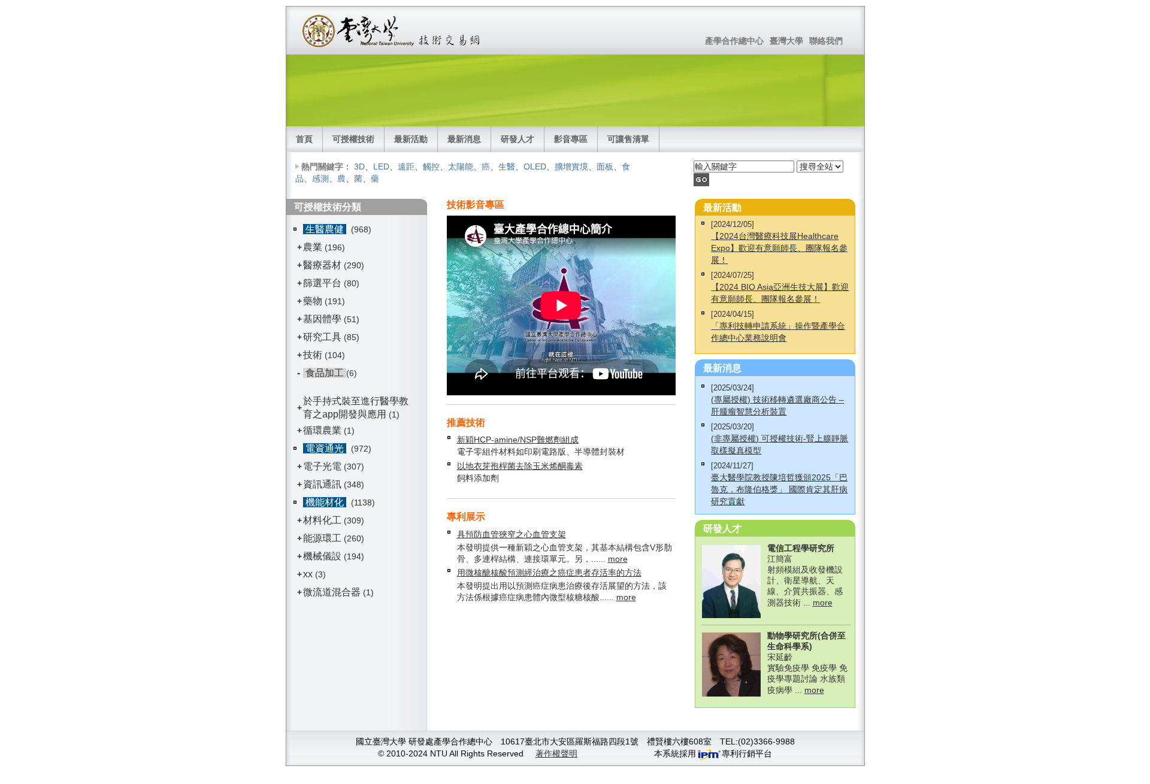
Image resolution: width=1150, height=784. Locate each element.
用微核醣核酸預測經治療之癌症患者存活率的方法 (549, 572)
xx (308, 574)
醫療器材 (323, 265)
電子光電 (322, 466)
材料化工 (322, 520)
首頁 (304, 139)
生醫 (506, 166)
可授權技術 (353, 139)
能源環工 (322, 538)
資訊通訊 (322, 484)
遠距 (406, 166)
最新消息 (464, 139)
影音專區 (571, 139)
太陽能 (460, 166)
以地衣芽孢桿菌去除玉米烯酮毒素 (520, 466)
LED (381, 166)
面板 (605, 166)
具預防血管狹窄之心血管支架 (511, 534)
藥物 (312, 301)
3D (359, 166)
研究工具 (322, 337)
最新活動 (411, 139)
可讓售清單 (628, 139)
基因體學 (322, 319)
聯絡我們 (826, 41)
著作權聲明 (556, 753)
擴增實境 (571, 166)
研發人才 (517, 139)
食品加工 (324, 373)
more (618, 559)
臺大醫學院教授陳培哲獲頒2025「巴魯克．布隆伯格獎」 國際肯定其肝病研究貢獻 (779, 489)
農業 (312, 247)
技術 (312, 355)
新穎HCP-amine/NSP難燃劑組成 (518, 439)
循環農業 (322, 430)
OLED (534, 166)
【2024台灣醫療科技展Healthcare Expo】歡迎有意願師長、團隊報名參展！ (779, 248)
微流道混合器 (332, 592)
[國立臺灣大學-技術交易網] (392, 30)
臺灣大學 (786, 41)
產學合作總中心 (734, 41)
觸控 (431, 166)
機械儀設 (322, 556)
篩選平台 (322, 283)
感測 (320, 178)
